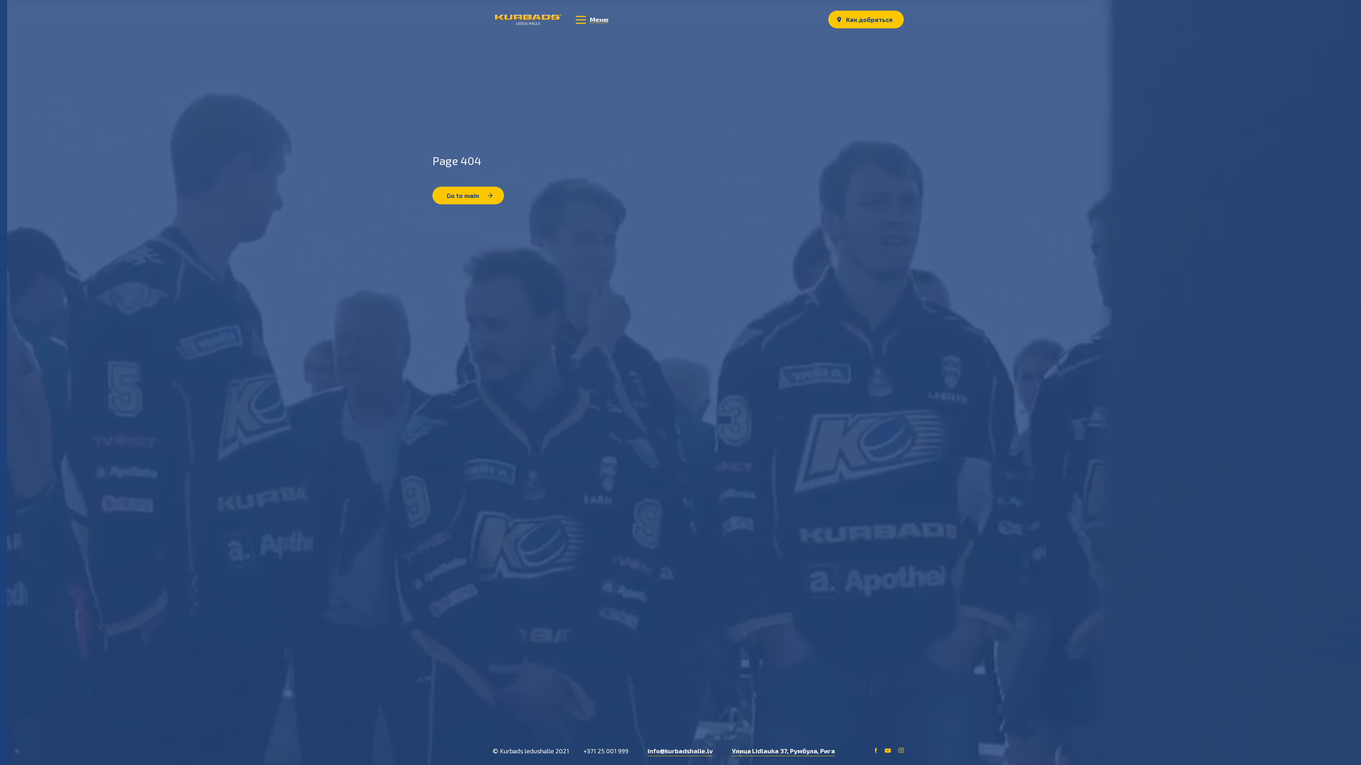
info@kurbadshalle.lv (680, 751)
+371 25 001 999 (606, 751)
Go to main (464, 195)
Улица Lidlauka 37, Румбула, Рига (783, 751)
